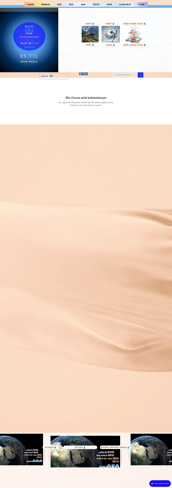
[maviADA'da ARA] (140, 74)
